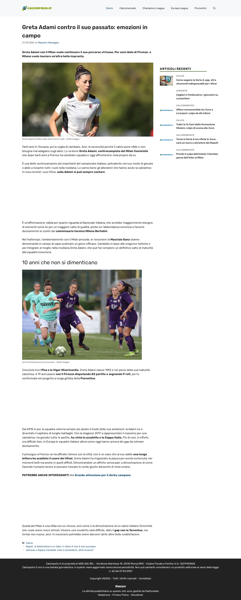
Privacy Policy (120, 594)
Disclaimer (137, 594)
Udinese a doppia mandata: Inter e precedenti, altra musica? (60, 550)
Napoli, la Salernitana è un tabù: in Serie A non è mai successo (61, 546)
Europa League (179, 8)
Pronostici (201, 8)
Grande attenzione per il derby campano (103, 475)
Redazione (104, 594)
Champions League (153, 8)
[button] (214, 8)
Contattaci (145, 578)
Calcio (109, 8)
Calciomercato (128, 8)
